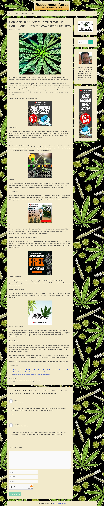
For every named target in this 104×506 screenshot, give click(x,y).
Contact (33, 13)
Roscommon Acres (52, 5)
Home (10, 13)
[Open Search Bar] (94, 13)
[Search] (90, 42)
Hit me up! (81, 80)
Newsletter (24, 13)
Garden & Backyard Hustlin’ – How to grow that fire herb (31, 372)
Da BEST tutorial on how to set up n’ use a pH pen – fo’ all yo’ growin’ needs (30, 381)
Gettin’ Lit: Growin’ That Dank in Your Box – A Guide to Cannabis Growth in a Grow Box (41, 370)
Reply (12, 414)
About (17, 13)
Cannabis (13, 378)
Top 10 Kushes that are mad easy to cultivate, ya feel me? (26, 380)
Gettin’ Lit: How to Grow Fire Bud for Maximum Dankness (31, 374)
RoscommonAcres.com (59, 503)
